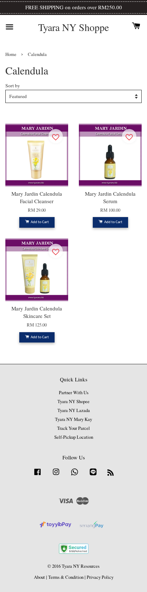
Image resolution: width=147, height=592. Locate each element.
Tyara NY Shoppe (73, 27)
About (39, 577)
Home (10, 54)
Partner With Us (73, 393)
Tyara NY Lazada (73, 410)
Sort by (12, 85)
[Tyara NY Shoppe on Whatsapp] (75, 475)
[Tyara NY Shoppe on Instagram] (56, 475)
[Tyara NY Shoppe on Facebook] (37, 475)
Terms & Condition (65, 577)
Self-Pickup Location (73, 437)
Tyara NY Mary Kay (73, 419)
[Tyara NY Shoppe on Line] (93, 475)
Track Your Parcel (73, 428)
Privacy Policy (100, 577)
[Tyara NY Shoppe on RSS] (111, 474)
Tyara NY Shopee (73, 401)
